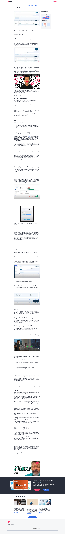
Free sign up (37, 489)
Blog (32, 5)
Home (29, 5)
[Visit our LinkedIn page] (45, 532)
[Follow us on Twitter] (49, 532)
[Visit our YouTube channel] (42, 532)
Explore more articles (32, 517)
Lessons (36, 5)
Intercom (28, 136)
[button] (16, 1)
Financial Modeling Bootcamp (36, 528)
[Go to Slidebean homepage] (10, 1)
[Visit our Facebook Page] (53, 532)
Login (52, 1)
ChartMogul (29, 142)
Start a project (46, 489)
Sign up (56, 1)
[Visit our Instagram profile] (57, 532)
